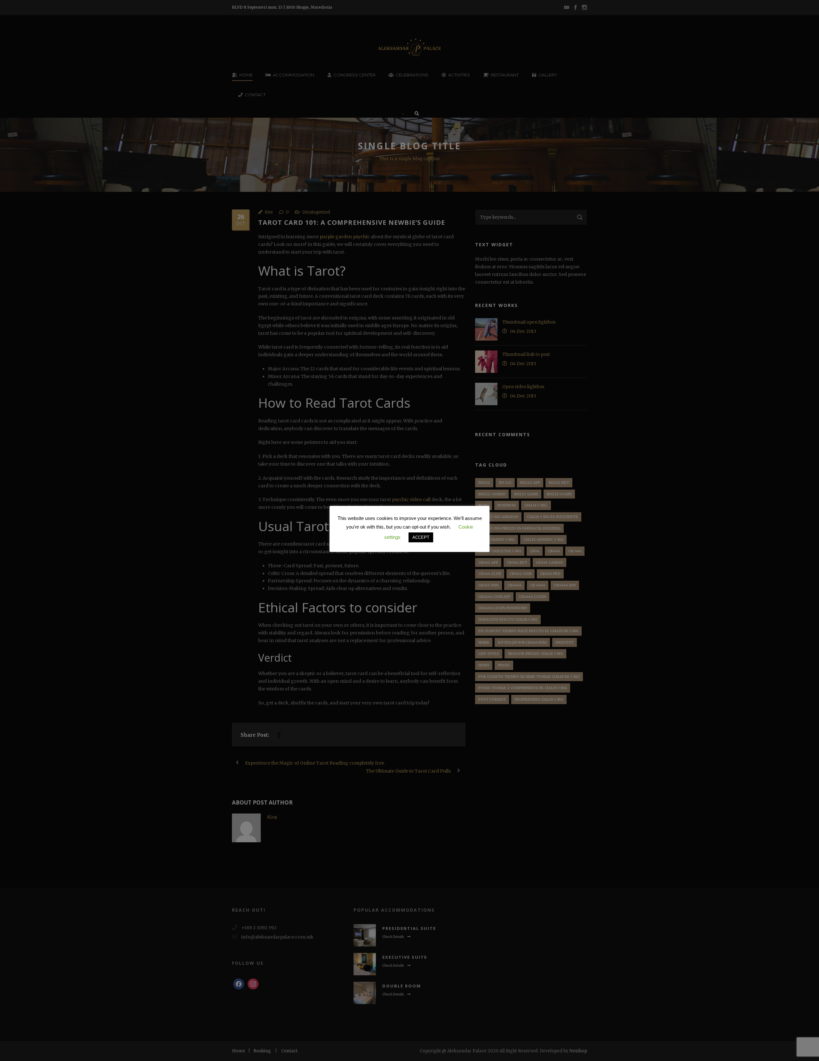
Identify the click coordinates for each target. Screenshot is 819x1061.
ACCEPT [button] (420, 537)
